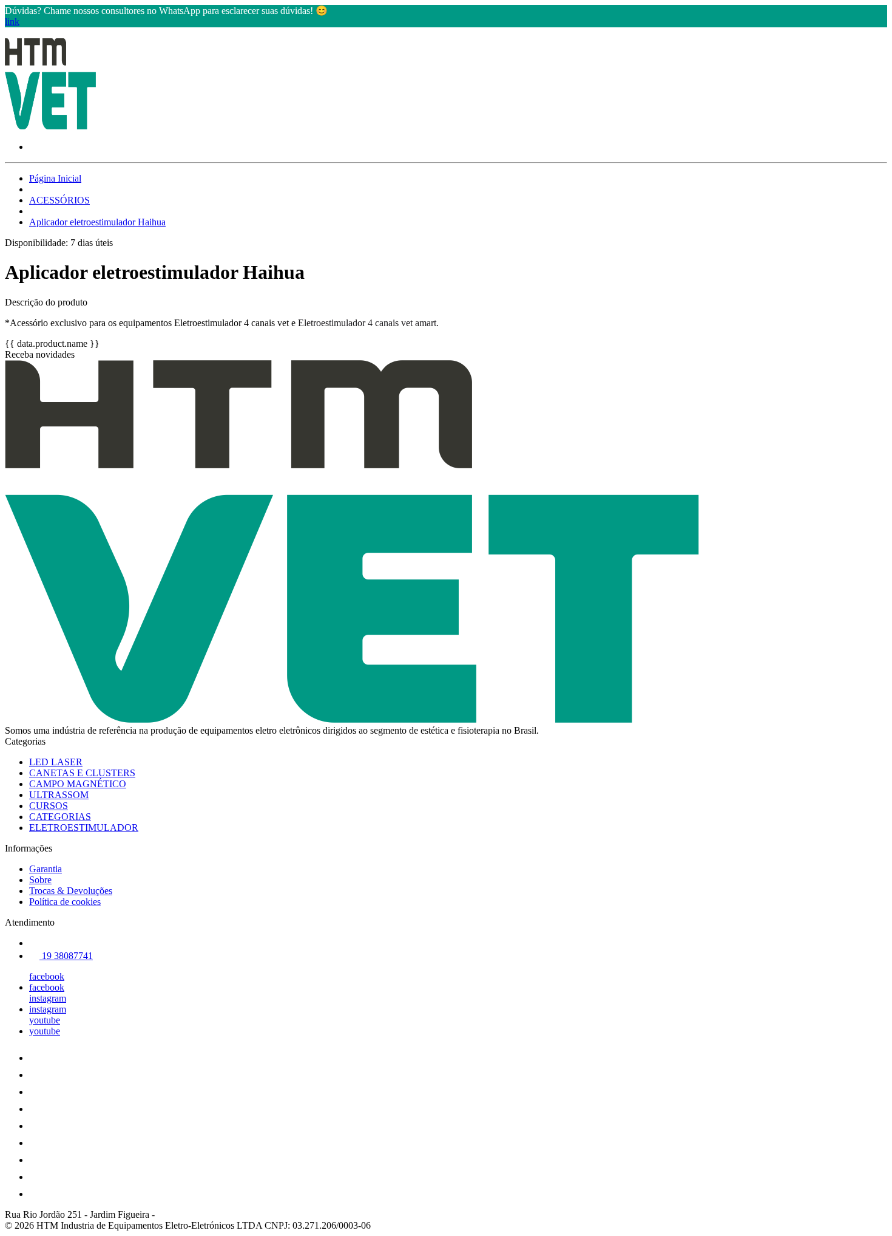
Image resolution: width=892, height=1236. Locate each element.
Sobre (40, 880)
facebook (46, 976)
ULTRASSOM (59, 795)
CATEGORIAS (60, 816)
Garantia (45, 869)
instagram (47, 998)
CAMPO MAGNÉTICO (77, 784)
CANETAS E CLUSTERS (82, 773)
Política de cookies (65, 901)
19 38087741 (66, 956)
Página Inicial (55, 178)
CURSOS (48, 806)
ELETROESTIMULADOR (83, 827)
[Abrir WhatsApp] (861, 1205)
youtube (44, 1020)
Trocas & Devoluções (70, 891)
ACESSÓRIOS (59, 200)
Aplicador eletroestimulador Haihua (97, 222)
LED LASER (56, 762)
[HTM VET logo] (50, 126)
